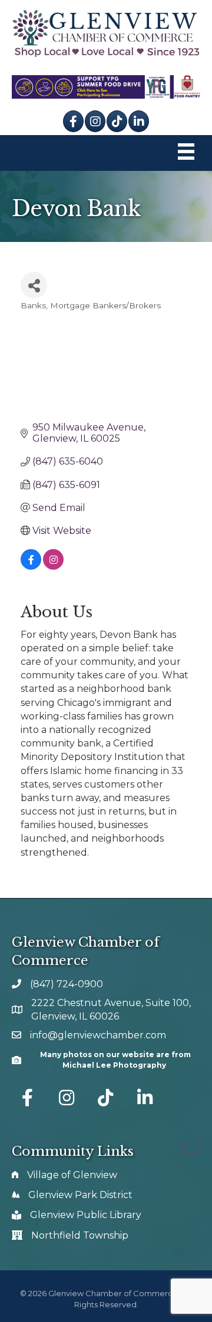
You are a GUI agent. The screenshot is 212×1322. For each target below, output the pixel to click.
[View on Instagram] (53, 566)
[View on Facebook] (31, 566)
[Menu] (186, 153)
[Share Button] (34, 285)
